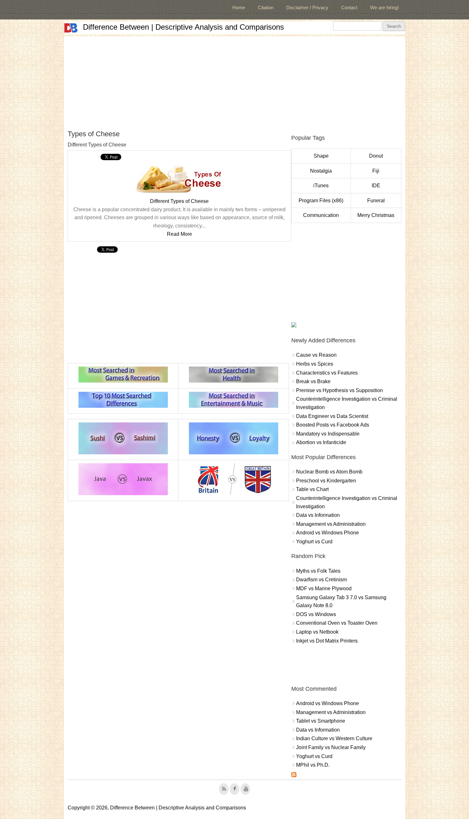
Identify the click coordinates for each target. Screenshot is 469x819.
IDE (376, 185)
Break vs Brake (313, 381)
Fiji (375, 171)
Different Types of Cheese (179, 201)
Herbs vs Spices (314, 364)
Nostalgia (321, 171)
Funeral (376, 200)
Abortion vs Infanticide (321, 442)
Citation (265, 7)
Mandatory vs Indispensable (328, 433)
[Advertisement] (234, 81)
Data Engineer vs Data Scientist (332, 416)
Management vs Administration (331, 524)
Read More (179, 234)
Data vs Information (318, 515)
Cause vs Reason (316, 355)
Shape (321, 156)
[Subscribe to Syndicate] (293, 775)
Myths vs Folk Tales (318, 571)
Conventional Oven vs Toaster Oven (336, 623)
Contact (349, 7)
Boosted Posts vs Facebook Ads (332, 425)
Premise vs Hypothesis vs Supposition (339, 390)
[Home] (71, 27)
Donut (376, 156)
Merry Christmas (375, 215)
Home (238, 7)
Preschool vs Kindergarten (326, 480)
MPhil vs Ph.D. (313, 765)
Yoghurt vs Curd (314, 541)
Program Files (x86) (321, 200)
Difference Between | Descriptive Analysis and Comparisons (183, 27)
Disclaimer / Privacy (307, 7)
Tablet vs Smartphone (320, 721)
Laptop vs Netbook (317, 632)
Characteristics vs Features (327, 373)
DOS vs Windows (316, 614)
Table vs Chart (312, 489)
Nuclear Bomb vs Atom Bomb (329, 471)
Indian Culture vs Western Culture (334, 738)
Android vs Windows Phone (327, 532)
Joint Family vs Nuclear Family (331, 747)
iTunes (321, 185)
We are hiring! (384, 7)
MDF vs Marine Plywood (324, 588)
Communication (321, 215)
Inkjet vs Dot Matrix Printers (327, 641)
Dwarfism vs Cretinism (321, 579)
